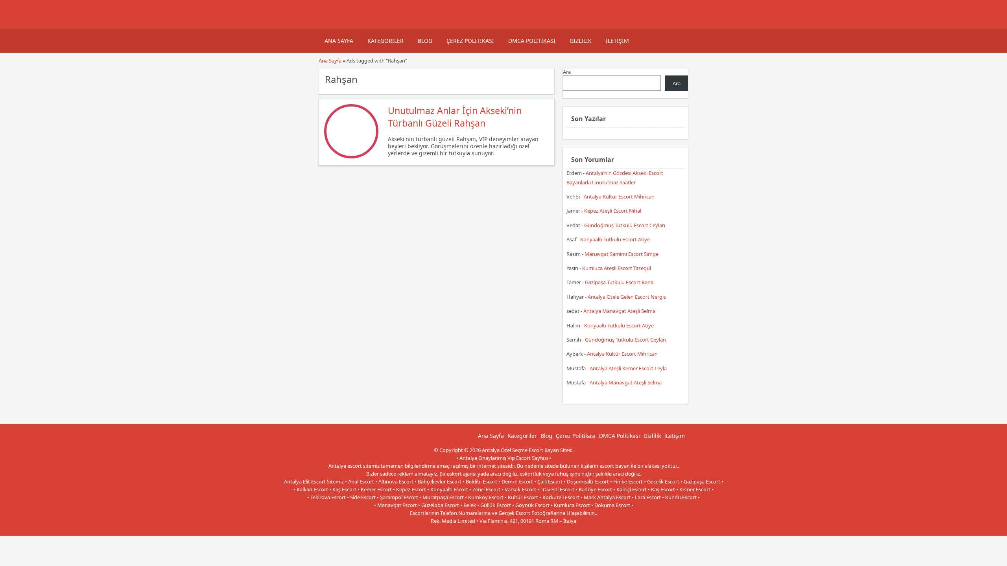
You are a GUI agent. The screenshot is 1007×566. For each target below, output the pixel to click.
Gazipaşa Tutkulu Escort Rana (619, 282)
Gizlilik (581, 40)
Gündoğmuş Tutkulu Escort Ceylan (624, 225)
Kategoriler (385, 40)
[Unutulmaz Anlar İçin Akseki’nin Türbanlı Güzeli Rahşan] (351, 156)
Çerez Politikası (470, 40)
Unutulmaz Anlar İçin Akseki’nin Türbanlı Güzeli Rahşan (455, 116)
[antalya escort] (328, 24)
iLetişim (617, 40)
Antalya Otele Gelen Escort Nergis (627, 296)
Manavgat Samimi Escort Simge (621, 253)
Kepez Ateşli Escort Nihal (612, 210)
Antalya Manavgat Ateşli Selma (619, 310)
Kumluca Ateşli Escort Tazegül (616, 268)
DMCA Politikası (531, 40)
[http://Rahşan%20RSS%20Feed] (544, 78)
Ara (567, 71)
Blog (425, 40)
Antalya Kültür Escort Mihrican (619, 196)
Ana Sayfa (339, 40)
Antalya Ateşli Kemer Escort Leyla (628, 368)
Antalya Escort (478, 528)
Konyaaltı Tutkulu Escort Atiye (615, 239)
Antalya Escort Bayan (521, 528)
